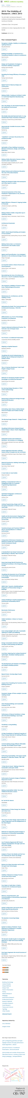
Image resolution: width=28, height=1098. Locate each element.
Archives (8, 5)
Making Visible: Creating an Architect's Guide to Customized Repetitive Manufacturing (14, 95)
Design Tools (5, 988)
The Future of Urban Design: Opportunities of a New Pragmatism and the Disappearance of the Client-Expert (14, 821)
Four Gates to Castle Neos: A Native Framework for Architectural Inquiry (11, 886)
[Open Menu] (1, 1)
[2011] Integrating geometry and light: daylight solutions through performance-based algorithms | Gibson (13, 1042)
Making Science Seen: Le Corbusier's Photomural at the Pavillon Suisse (11, 244)
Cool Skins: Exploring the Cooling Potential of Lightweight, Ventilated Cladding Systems (14, 654)
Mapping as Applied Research (9, 346)
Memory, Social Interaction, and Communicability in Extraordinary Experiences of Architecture (14, 897)
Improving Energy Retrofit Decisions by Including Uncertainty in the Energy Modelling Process (14, 564)
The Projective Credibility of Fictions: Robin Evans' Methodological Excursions (13, 286)
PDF (5, 49)
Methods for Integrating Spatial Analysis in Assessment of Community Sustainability (13, 832)
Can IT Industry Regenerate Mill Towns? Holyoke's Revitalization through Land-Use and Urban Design (13, 843)
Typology (4, 1009)
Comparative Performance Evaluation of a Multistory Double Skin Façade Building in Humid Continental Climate (13, 541)
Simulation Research (7, 1003)
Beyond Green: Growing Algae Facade (12, 674)
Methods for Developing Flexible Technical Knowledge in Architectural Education (13, 378)
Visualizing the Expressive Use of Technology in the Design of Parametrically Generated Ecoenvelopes (14, 576)
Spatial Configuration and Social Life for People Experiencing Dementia (12, 908)
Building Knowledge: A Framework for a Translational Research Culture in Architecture (14, 54)
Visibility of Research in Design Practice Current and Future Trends (12, 875)
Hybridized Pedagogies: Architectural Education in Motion (12, 494)
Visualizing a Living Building (9, 724)
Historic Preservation (7, 989)
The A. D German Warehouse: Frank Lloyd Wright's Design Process (13, 368)
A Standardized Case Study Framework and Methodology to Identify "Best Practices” (13, 552)
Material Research (7, 993)
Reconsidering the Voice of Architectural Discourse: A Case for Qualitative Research (13, 275)
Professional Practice (7, 999)
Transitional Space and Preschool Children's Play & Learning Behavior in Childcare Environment (13, 529)
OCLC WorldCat (6, 1023)
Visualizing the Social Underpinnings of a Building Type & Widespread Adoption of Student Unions (12, 357)
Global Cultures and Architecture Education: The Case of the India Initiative (13, 171)
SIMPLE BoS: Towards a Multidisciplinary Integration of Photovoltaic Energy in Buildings (12, 587)
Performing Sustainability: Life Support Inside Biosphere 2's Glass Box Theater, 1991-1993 (14, 756)
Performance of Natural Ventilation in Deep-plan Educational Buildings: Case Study (13, 714)
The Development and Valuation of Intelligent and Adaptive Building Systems (14, 664)
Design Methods (6, 986)
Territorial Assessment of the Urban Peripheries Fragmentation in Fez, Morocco (13, 192)
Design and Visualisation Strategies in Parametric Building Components (12, 64)
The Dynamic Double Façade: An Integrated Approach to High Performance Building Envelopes (13, 940)
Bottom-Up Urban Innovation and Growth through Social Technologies (13, 865)
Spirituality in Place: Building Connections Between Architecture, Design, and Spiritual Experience (13, 149)
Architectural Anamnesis (8, 223)
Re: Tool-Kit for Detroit (8, 800)
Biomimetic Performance (8, 610)
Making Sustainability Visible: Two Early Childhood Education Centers (12, 790)
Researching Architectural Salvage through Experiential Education (13, 399)
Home (3, 5)
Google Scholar (6, 1026)
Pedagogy (4, 995)
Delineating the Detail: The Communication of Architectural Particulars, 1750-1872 (14, 307)
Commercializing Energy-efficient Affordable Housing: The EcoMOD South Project (14, 744)
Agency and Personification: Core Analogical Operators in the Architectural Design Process (14, 255)
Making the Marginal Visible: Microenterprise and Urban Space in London (14, 182)
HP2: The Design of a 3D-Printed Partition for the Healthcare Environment (14, 106)
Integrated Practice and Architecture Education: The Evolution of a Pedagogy (12, 439)
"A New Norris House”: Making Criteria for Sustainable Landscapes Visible (13, 766)
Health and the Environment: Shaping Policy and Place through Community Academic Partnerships (13, 517)
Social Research (6, 1005)
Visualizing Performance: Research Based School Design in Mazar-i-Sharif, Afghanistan (13, 429)
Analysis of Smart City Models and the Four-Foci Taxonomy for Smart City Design (13, 854)
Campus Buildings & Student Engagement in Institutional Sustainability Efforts (13, 600)
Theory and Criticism (7, 1007)
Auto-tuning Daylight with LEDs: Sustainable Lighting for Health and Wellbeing (13, 631)
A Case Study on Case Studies (9, 473)
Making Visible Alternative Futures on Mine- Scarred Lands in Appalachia (13, 159)
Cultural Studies (6, 984)
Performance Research (8, 997)
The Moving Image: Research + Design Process (14, 419)
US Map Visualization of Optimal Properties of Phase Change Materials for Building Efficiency (14, 734)
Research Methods (7, 1001)
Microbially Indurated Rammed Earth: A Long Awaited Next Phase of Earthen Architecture (14, 116)
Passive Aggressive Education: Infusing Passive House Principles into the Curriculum (14, 451)
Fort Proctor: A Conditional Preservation (12, 337)
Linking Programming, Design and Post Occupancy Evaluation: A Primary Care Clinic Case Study (13, 505)
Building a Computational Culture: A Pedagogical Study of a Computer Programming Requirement (11, 483)
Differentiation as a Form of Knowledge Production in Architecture (12, 317)
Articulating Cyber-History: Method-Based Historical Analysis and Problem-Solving (13, 409)
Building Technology (7, 982)
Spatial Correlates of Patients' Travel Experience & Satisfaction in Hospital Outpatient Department (11, 928)
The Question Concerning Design (10, 918)
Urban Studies (6, 1011)
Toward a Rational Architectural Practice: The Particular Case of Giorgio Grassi (14, 327)
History (4, 991)
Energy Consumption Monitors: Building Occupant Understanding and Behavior (12, 643)
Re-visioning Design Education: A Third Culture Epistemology (12, 388)
